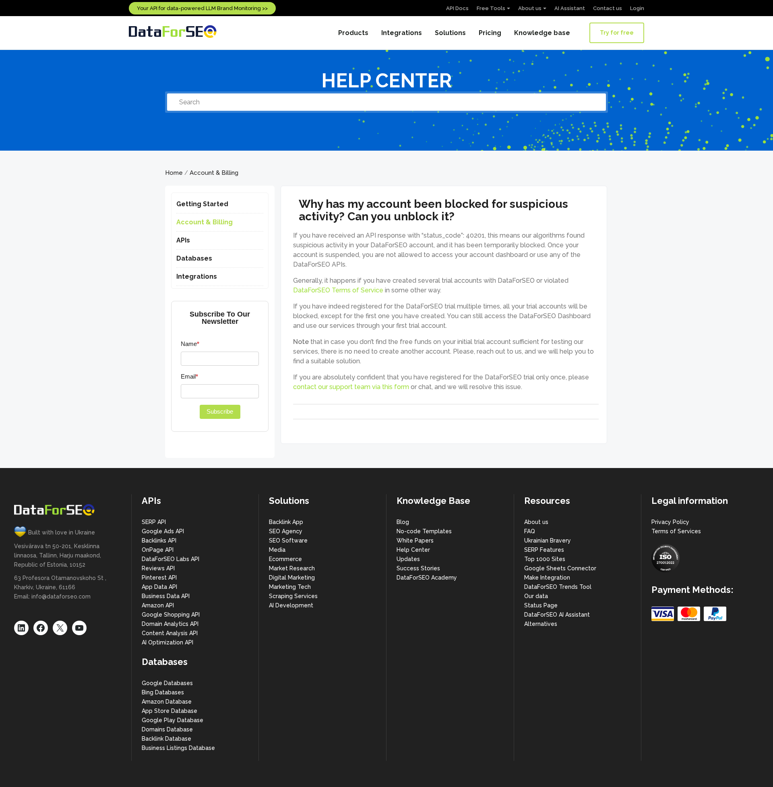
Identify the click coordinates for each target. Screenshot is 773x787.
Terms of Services (676, 531)
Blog (403, 522)
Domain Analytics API (170, 624)
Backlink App (286, 522)
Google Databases (167, 683)
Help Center (413, 550)
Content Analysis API (170, 633)
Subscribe (220, 411)
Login (637, 8)
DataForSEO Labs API (170, 559)
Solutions (450, 33)
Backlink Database (166, 738)
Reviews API (158, 568)
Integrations (401, 33)
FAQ (529, 531)
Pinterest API (159, 577)
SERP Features (544, 550)
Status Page (541, 605)
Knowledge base (542, 33)
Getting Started (202, 204)
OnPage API (158, 550)
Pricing (490, 33)
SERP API (154, 522)
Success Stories (418, 568)
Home (174, 172)
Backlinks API (159, 540)
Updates (408, 559)
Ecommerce (285, 559)
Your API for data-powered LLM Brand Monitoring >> (202, 8)
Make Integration (547, 577)
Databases (194, 258)
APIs (183, 240)
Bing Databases (163, 692)
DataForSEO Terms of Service (338, 290)
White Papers (415, 540)
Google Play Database (172, 720)
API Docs (457, 8)
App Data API (159, 587)
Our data (536, 596)
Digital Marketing (292, 577)
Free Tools (491, 8)
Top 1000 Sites (544, 559)
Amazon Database (167, 701)
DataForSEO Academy (427, 577)
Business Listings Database (178, 748)
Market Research (292, 568)
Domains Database (167, 729)
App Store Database (169, 711)
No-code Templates (424, 531)
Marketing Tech (290, 587)
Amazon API (158, 605)
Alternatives (540, 624)
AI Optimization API (167, 642)
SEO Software (288, 540)
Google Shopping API (171, 614)
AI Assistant (569, 8)
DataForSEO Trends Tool (557, 587)
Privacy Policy (670, 522)
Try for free (617, 32)
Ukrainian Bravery (547, 540)
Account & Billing (214, 172)
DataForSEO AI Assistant (557, 614)
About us (530, 8)
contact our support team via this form (351, 387)
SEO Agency (285, 531)
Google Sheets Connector (560, 568)
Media (277, 550)
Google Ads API (163, 531)
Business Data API (166, 596)
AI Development (291, 605)
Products (353, 33)
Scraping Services (293, 596)
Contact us (607, 8)
